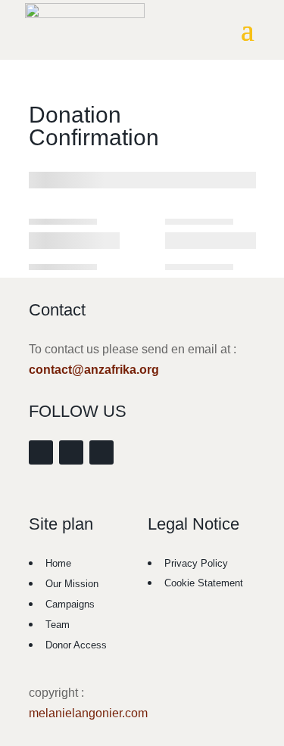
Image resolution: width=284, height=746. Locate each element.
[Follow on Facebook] (41, 452)
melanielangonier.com (88, 713)
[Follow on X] (101, 452)
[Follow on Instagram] (71, 452)
